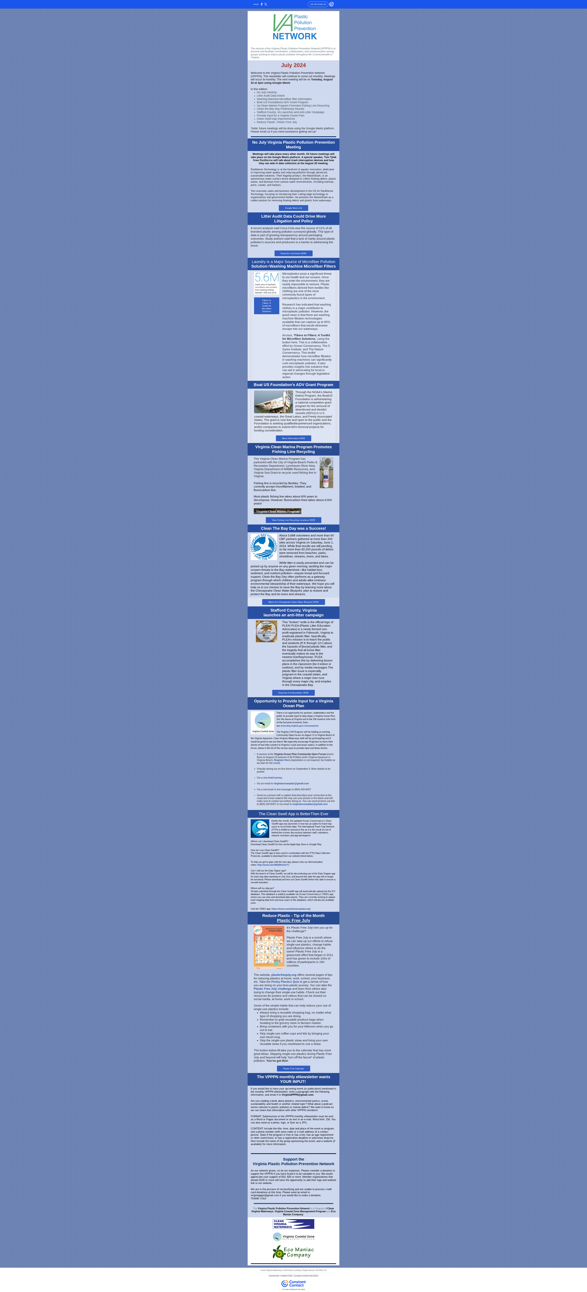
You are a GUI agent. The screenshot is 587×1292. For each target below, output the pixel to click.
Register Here (282, 760)
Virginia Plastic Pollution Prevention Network (284, 1208)
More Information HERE (293, 438)
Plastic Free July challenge (273, 988)
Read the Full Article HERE (293, 253)
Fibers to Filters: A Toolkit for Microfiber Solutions (266, 306)
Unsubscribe (274, 1275)
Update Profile (286, 1275)
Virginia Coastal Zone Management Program (300, 1211)
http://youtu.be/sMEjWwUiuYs (273, 864)
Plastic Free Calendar (293, 1068)
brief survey (275, 777)
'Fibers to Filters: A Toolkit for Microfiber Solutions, (306, 337)
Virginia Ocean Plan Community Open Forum (300, 754)
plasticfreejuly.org (283, 974)
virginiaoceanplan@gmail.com (291, 783)
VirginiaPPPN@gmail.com (297, 1094)
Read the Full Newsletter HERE (293, 693)
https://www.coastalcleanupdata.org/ (290, 908)
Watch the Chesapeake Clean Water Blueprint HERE (293, 602)
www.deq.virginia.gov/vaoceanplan (299, 726)
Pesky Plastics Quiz (285, 981)
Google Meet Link (293, 208)
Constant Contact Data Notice (306, 1275)
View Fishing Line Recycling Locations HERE (293, 520)
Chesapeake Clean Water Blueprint (279, 590)
